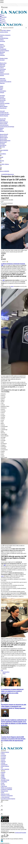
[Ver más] (2, 675)
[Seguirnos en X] (2, 806)
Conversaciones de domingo (7, 126)
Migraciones (10, 174)
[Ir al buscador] (2, 9)
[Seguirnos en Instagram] (2, 810)
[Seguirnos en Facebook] (2, 802)
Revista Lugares (4, 137)
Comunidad (3, 69)
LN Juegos (2, 95)
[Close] (2, 742)
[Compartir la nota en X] (3, 259)
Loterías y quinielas (4, 103)
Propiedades (3, 49)
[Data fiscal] (2, 841)
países (11, 286)
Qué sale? (2, 111)
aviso (2, 576)
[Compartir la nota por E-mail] (5, 259)
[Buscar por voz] (26, 27)
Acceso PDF (3, 119)
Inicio (3, 15)
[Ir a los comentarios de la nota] (5, 253)
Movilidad (2, 52)
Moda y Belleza (3, 106)
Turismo (2, 97)
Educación (2, 66)
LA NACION (4, 174)
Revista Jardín (3, 142)
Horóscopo (3, 100)
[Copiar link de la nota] (2, 257)
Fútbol (1, 86)
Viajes (4, 673)
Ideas (1, 129)
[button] (14, 98)
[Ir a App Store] (5, 821)
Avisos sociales (3, 123)
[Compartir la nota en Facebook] (2, 259)
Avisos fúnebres (4, 122)
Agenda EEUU (6, 672)
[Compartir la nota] (2, 255)
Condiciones (18, 832)
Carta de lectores (4, 125)
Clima (1, 36)
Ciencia (2, 72)
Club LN (3, 21)
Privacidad (23, 832)
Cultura (2, 67)
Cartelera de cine (4, 112)
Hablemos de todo (4, 74)
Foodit (3, 19)
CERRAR (2, 0)
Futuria (2, 44)
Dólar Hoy (2, 46)
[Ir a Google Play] (5, 818)
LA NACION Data (4, 38)
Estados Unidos (4, 58)
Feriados (2, 101)
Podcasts (2, 105)
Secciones (4, 17)
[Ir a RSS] (2, 814)
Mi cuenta (4, 23)
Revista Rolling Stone (5, 140)
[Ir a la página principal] (14, 13)
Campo (2, 47)
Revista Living (3, 139)
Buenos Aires (3, 63)
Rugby (1, 88)
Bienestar (2, 70)
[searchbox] (13, 27)
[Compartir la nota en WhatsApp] (3, 255)
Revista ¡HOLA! (3, 136)
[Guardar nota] (3, 253)
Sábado (2, 128)
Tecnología (2, 98)
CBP (2, 670)
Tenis (1, 89)
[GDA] (5, 837)
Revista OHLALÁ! (4, 134)
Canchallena (3, 91)
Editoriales (2, 78)
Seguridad (2, 64)
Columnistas (3, 80)
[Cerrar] (22, 25)
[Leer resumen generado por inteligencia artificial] (2, 253)
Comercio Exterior (4, 50)
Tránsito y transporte (5, 35)
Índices (2, 53)
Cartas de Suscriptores (5, 81)
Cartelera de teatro (4, 114)
